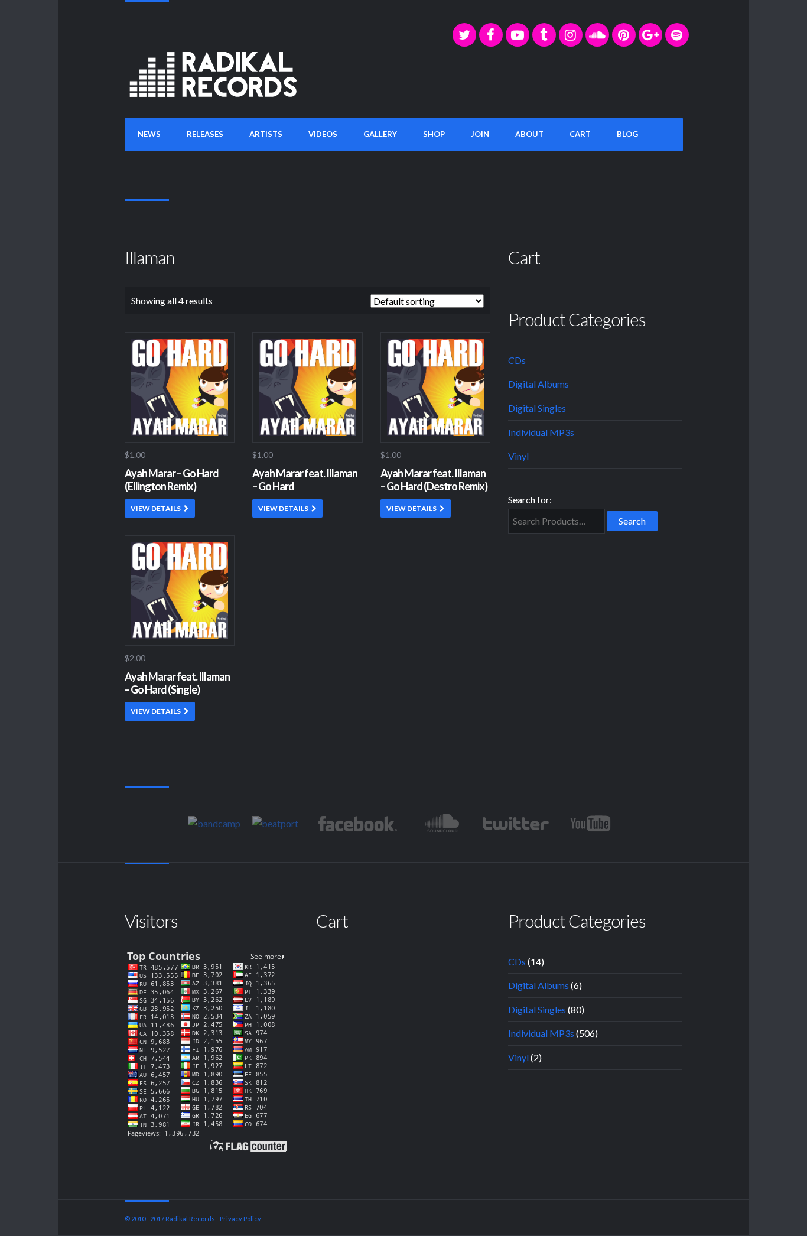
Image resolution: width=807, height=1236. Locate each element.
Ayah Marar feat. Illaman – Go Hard (304, 480)
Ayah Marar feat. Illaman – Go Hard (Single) (177, 683)
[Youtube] (591, 823)
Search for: (530, 499)
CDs (517, 360)
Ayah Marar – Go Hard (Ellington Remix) (172, 480)
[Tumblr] (544, 35)
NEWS (149, 134)
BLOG (627, 134)
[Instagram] (571, 35)
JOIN (480, 134)
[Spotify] (677, 35)
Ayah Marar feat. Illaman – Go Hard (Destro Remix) (433, 480)
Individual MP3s (541, 432)
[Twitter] (464, 35)
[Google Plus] (650, 35)
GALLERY (380, 134)
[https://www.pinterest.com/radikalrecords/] (624, 35)
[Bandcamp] (214, 823)
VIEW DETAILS (156, 508)
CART (580, 134)
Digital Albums (538, 383)
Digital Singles (537, 408)
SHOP (434, 134)
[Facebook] (491, 35)
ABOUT (529, 134)
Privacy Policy (240, 1218)
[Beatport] (275, 823)
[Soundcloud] (597, 35)
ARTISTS (265, 134)
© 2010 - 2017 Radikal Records (170, 1218)
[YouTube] (517, 35)
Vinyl (518, 455)
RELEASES (205, 134)
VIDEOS (322, 134)
